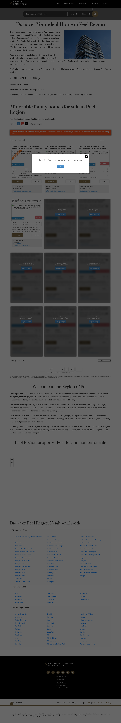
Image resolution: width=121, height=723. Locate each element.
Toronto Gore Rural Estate (88, 567)
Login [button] (39, 124)
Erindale (49, 614)
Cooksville (18, 632)
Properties (68, 4)
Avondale (18, 540)
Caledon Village (52, 596)
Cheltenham (51, 599)
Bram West (18, 546)
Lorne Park (50, 632)
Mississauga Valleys (86, 620)
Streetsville (83, 641)
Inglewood (50, 602)
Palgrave (82, 596)
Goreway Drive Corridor (55, 561)
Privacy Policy (87, 703)
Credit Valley (51, 537)
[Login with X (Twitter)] (26, 125)
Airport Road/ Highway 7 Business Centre (28, 537)
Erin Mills (18, 644)
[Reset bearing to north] (12, 465)
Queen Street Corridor (87, 549)
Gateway (50, 620)
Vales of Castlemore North (88, 572)
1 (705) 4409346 (16, 190)
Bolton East (18, 596)
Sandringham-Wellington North (90, 555)
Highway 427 (51, 572)
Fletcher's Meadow (53, 549)
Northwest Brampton (87, 537)
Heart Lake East (52, 567)
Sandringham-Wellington (88, 552)
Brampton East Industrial (23, 567)
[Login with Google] (22, 125)
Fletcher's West (52, 552)
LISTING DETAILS (17, 181)
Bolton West (19, 602)
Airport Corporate (21, 614)
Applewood (18, 617)
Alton (16, 593)
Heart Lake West (52, 570)
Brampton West (20, 576)
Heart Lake (50, 564)
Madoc (49, 579)
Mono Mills (83, 593)
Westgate (83, 576)
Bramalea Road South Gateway (25, 552)
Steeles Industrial (85, 564)
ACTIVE (90, 9)
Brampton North (20, 570)
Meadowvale (51, 641)
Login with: (13, 124)
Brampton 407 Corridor (22, 561)
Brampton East (19, 564)
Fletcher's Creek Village (55, 546)
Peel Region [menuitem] (82, 4)
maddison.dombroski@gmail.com (21, 191)
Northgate (50, 581)
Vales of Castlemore (86, 570)
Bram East (18, 543)
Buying (95, 4)
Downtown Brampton (54, 540)
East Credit (18, 641)
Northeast (83, 623)
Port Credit (83, 626)
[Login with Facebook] (18, 125)
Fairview (50, 617)
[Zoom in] (12, 459)
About (105, 4)
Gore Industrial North (54, 555)
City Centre (18, 626)
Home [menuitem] (59, 4)
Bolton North (19, 599)
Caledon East (51, 593)
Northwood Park (85, 543)
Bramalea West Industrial (23, 558)
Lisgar (49, 629)
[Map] (60, 486)
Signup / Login (60, 214)
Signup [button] (33, 124)
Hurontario (50, 623)
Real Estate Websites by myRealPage (101, 703)
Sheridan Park (84, 635)
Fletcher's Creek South (54, 543)
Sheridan (82, 632)
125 (71, 369)
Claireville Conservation (22, 581)
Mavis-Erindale (52, 638)
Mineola (82, 617)
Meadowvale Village (86, 614)
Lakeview (50, 626)
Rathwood (83, 629)
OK (60, 166)
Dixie (16, 638)
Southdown (83, 638)
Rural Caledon (84, 599)
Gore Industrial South (54, 558)
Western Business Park (87, 644)
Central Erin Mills (20, 620)
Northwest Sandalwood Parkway (90, 540)
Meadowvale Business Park (56, 644)
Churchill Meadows (21, 623)
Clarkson (18, 629)
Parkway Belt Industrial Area (89, 546)
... (66, 369)
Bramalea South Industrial (23, 555)
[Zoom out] (12, 462)
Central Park (19, 579)
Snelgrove (83, 558)
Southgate (83, 561)
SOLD (97, 9)
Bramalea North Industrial (23, 549)
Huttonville (51, 576)
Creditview (18, 635)
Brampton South (20, 572)
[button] (48, 672)
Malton (49, 635)
